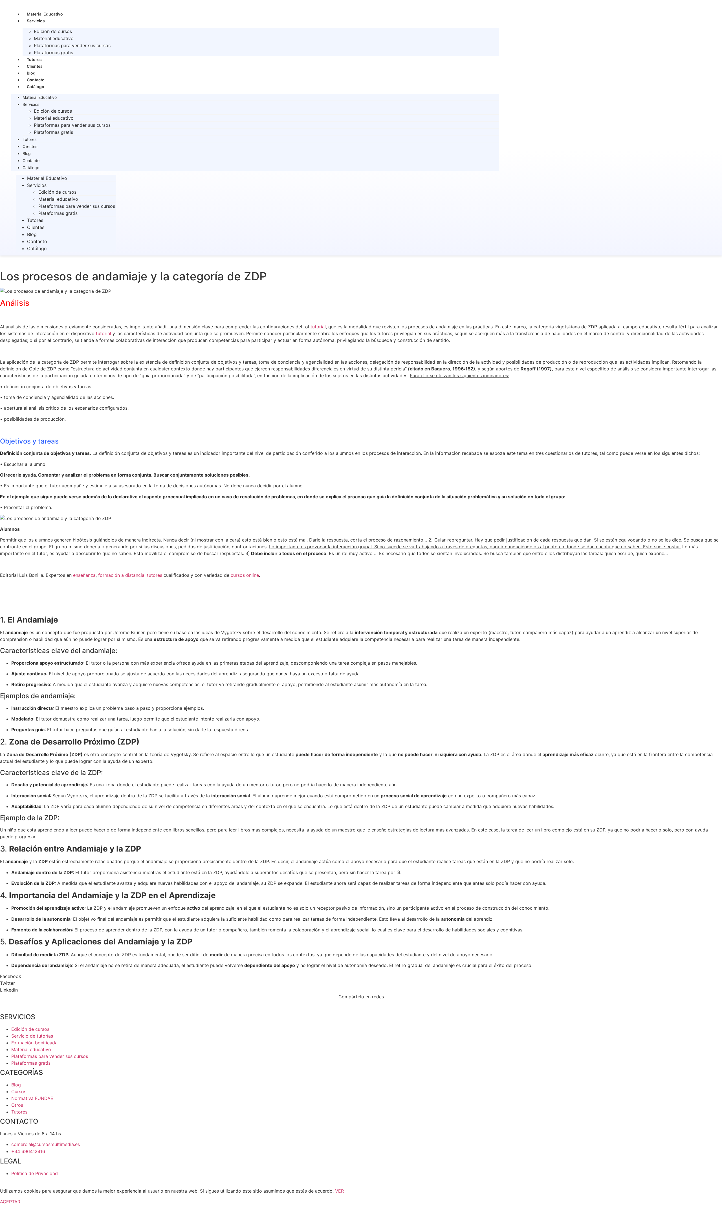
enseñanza (84, 575)
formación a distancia (121, 575)
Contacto (36, 79)
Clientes (35, 66)
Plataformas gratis (53, 52)
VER (339, 1191)
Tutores (34, 59)
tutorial (318, 326)
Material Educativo (45, 14)
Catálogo (35, 86)
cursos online (245, 575)
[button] (361, 976)
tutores (154, 575)
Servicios (36, 20)
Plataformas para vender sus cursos (72, 45)
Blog (31, 73)
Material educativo (54, 38)
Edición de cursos (53, 31)
